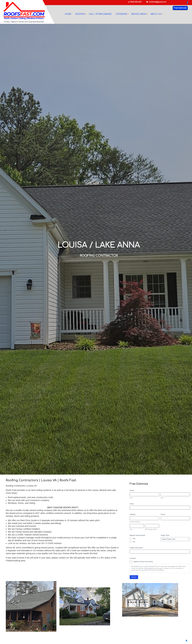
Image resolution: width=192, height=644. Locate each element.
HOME (68, 14)
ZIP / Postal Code (150, 529)
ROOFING (80, 14)
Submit (133, 577)
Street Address (135, 522)
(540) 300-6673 (136, 2)
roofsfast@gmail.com (157, 2)
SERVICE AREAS (138, 14)
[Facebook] (187, 3)
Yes (134, 538)
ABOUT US (155, 14)
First (131, 498)
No (134, 542)
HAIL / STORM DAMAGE (100, 14)
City (131, 529)
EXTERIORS (121, 14)
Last (162, 498)
